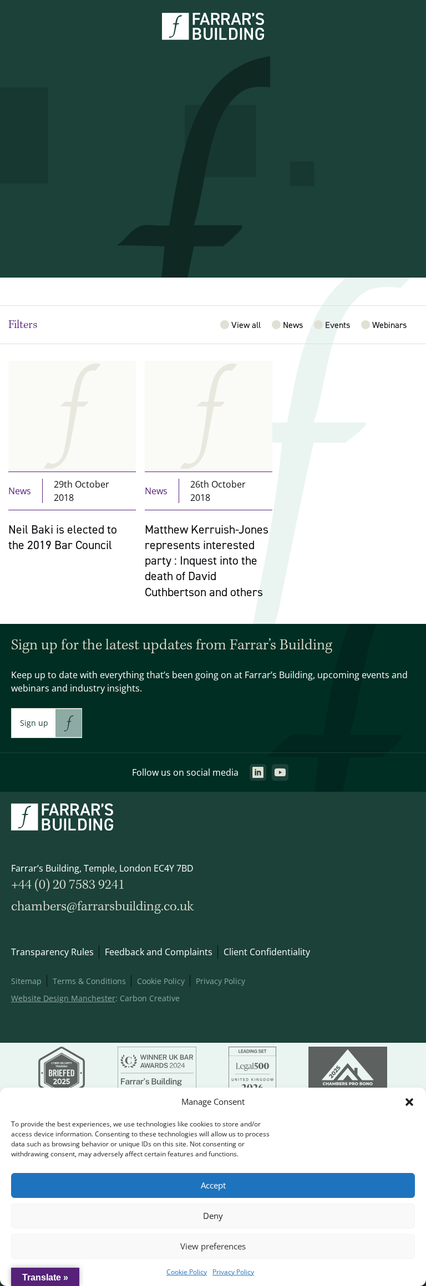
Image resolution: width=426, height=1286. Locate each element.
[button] (409, 1102)
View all (246, 324)
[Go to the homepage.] (213, 36)
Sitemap (26, 981)
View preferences (213, 1246)
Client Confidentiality (267, 952)
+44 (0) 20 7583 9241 (68, 885)
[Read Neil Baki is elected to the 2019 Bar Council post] (72, 487)
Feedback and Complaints (158, 952)
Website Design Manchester (63, 998)
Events (337, 324)
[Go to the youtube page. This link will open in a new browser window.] (280, 772)
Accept (213, 1185)
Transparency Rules (52, 952)
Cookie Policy (186, 1272)
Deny (213, 1216)
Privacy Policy (233, 1272)
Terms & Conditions (89, 981)
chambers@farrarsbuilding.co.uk (102, 906)
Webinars (389, 324)
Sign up (34, 723)
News (293, 324)
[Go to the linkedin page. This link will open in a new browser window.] (258, 772)
